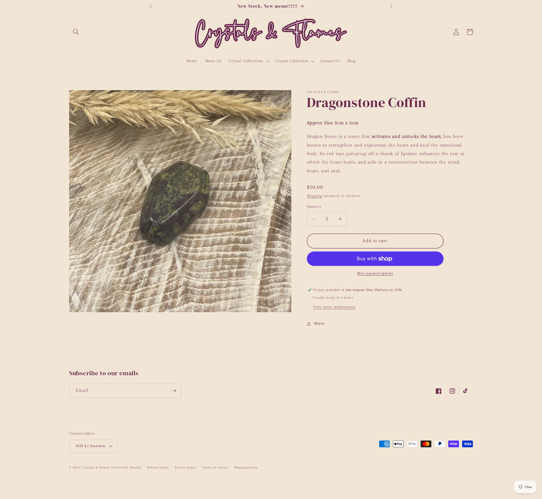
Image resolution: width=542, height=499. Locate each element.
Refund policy (158, 467)
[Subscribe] (174, 390)
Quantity (314, 207)
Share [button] (319, 323)
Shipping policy (246, 467)
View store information (334, 307)
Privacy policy (185, 467)
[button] (76, 32)
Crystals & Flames (96, 467)
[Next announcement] (391, 6)
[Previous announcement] (150, 6)
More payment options (375, 273)
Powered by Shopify (126, 467)
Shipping (314, 196)
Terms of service (215, 467)
